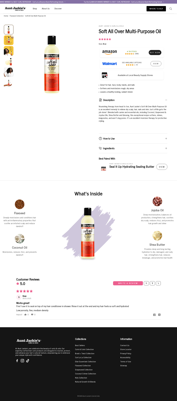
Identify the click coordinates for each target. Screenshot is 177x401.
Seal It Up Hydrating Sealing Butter (131, 166)
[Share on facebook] (154, 314)
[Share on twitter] (159, 314)
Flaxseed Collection (17, 16)
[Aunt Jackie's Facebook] (17, 360)
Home (6, 16)
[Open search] (146, 283)
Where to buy (156, 9)
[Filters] (152, 283)
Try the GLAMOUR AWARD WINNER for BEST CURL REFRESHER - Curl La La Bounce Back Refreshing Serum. (123, 2)
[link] (155, 52)
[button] (170, 8)
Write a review (128, 283)
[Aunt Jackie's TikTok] (27, 360)
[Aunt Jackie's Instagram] (22, 360)
